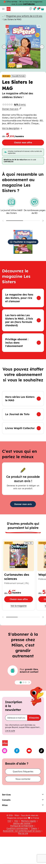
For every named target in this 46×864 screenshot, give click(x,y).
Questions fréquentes (23, 771)
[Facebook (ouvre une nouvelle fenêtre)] (16, 750)
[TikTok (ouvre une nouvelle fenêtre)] (41, 750)
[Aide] (30, 9)
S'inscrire (34, 717)
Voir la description (10, 128)
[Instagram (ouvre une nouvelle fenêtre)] (4, 750)
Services (6, 794)
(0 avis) (20, 104)
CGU (16, 821)
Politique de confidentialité (21, 826)
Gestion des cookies (22, 823)
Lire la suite (10, 730)
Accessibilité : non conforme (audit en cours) (22, 831)
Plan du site (23, 833)
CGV (9, 821)
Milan (5, 805)
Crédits (34, 828)
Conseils (6, 800)
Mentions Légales (28, 821)
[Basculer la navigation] (2, 9)
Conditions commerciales (17, 828)
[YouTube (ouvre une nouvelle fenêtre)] (29, 750)
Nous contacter (23, 779)
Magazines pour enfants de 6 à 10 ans (24, 16)
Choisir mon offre (23, 142)
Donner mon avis (10, 109)
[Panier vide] (42, 9)
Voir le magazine (22, 605)
